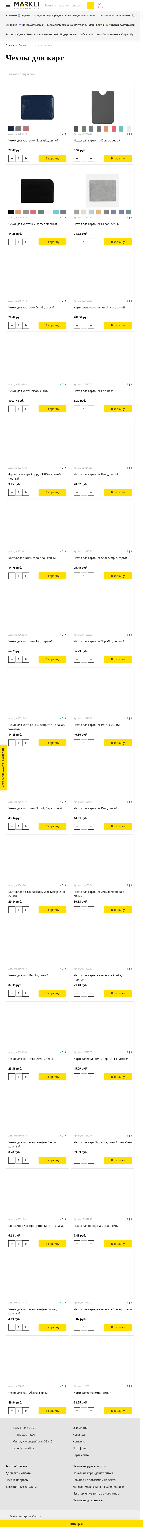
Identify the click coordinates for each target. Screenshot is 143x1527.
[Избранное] (124, 5)
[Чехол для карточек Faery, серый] (103, 441)
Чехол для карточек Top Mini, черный (99, 641)
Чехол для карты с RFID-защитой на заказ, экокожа (36, 727)
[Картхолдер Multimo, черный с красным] (103, 1025)
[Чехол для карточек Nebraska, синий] (37, 107)
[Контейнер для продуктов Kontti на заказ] (37, 1192)
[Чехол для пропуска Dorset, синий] (103, 1192)
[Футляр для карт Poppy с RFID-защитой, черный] (37, 441)
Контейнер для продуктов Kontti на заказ (36, 1226)
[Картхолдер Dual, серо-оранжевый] (37, 524)
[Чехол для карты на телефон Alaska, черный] (103, 942)
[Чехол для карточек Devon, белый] (37, 1025)
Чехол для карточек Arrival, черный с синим (99, 894)
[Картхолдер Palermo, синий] (103, 1359)
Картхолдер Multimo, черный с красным (101, 1059)
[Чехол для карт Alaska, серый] (37, 1359)
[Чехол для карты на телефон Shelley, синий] (103, 1276)
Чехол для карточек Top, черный (30, 641)
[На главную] (26, 5)
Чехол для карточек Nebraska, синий (33, 140)
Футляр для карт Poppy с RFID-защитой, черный (34, 476)
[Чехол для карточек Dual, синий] (103, 775)
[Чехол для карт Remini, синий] (37, 942)
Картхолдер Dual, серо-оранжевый (32, 558)
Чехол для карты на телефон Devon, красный (32, 1144)
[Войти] (116, 5)
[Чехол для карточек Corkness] (103, 357)
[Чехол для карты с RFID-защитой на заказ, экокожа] (37, 691)
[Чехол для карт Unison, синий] (37, 357)
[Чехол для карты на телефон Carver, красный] (37, 1276)
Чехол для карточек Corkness (93, 391)
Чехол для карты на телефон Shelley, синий (103, 1309)
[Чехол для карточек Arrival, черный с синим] (103, 858)
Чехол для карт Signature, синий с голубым (103, 1142)
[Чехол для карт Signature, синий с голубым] (103, 1109)
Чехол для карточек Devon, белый (31, 1059)
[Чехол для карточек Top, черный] (37, 608)
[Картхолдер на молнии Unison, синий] (103, 274)
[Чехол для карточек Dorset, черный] (37, 190)
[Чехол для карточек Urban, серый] (103, 190)
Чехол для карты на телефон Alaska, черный (98, 977)
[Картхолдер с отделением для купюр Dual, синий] (37, 858)
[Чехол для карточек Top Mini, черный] (103, 608)
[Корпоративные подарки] (30, 45)
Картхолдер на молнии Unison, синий (99, 307)
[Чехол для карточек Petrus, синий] (103, 691)
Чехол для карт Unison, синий (28, 391)
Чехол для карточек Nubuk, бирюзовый (35, 808)
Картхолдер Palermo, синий (92, 1393)
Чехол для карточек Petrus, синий (97, 725)
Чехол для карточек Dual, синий (95, 808)
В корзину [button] (52, 158)
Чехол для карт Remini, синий (28, 975)
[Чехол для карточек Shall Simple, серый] (103, 524)
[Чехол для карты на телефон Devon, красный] (37, 1109)
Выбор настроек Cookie (25, 1516)
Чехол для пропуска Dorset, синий (97, 1226)
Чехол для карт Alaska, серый (28, 1393)
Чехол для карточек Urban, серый (96, 224)
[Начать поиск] (90, 5)
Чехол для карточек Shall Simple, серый (100, 558)
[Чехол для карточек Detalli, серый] (37, 274)
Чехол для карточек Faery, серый (96, 474)
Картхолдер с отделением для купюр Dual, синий (37, 894)
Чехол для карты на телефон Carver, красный (32, 1311)
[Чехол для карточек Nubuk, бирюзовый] (37, 775)
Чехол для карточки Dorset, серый (97, 140)
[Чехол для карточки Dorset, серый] (103, 107)
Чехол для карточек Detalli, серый (31, 307)
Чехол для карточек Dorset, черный (32, 224)
